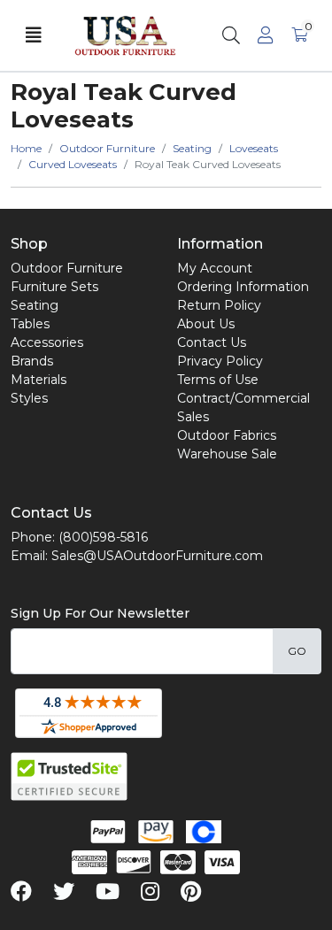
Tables (30, 324)
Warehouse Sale (227, 454)
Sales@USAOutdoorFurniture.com (157, 556)
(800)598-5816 (103, 537)
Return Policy (219, 305)
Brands (32, 361)
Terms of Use (218, 380)
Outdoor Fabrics (226, 435)
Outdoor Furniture (67, 268)
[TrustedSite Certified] (69, 776)
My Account (214, 268)
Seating (34, 305)
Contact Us (211, 342)
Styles (29, 398)
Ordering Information (243, 287)
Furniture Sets (54, 287)
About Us (206, 324)
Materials (38, 380)
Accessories (47, 342)
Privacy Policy (220, 361)
